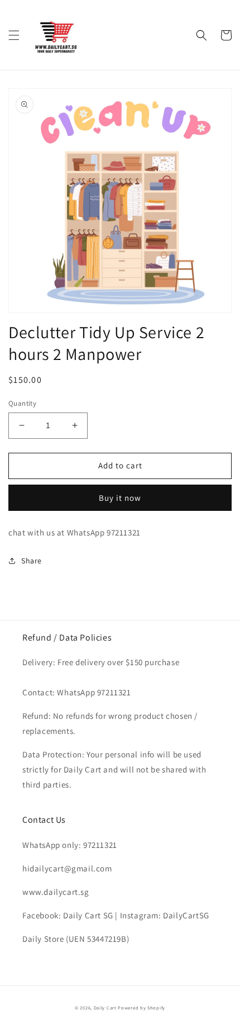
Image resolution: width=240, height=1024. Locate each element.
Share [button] (31, 561)
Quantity (22, 403)
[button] (14, 35)
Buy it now (120, 497)
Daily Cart (105, 1007)
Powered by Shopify (141, 1007)
